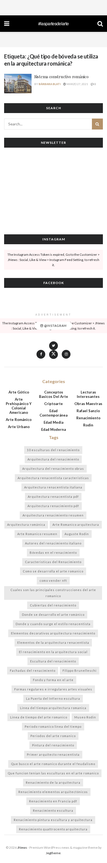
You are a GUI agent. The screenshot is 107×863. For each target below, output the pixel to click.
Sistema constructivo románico (61, 76)
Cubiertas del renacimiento (53, 605)
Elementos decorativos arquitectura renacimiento (53, 633)
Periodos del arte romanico (53, 736)
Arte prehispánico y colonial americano (19, 406)
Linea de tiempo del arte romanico (38, 717)
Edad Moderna (53, 429)
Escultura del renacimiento (53, 661)
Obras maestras (88, 403)
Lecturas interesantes (88, 394)
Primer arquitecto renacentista (53, 754)
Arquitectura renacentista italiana (53, 487)
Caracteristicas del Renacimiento (53, 562)
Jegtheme (53, 853)
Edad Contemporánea (53, 413)
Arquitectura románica (26, 524)
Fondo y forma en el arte (53, 680)
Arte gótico (19, 392)
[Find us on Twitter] (53, 349)
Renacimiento (88, 418)
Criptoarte (53, 403)
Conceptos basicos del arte (53, 394)
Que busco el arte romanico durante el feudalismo (53, 764)
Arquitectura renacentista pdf (53, 496)
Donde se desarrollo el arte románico (53, 614)
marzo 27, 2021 (77, 84)
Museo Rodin (85, 717)
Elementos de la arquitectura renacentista (53, 642)
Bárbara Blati (50, 84)
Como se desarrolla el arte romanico (53, 571)
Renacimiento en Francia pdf (53, 801)
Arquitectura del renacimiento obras (53, 468)
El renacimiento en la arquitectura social (53, 652)
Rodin (88, 425)
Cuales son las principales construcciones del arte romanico (53, 593)
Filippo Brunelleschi (80, 670)
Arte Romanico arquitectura (75, 524)
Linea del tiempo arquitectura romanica (53, 708)
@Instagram (55, 325)
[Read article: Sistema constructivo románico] (18, 84)
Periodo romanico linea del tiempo (53, 726)
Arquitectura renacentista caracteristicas (53, 478)
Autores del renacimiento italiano (53, 543)
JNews (22, 847)
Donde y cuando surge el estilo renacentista (53, 624)
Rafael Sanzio (88, 411)
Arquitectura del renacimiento (53, 459)
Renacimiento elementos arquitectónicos (53, 792)
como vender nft (53, 580)
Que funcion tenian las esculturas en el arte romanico (53, 773)
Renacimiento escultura (53, 810)
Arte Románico (19, 419)
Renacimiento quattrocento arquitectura (53, 829)
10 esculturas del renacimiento (53, 450)
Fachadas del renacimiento (32, 670)
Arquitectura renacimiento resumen (53, 515)
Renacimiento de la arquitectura (53, 782)
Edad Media (53, 422)
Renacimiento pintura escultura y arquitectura (53, 820)
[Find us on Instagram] (66, 354)
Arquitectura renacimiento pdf (53, 506)
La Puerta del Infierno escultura (53, 698)
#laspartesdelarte (53, 23)
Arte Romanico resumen (37, 534)
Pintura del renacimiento (53, 745)
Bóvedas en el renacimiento (53, 552)
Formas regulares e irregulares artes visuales (53, 689)
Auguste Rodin (76, 534)
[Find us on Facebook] (40, 354)
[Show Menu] (6, 23)
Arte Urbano (19, 427)
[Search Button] (100, 23)
